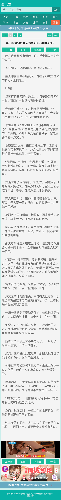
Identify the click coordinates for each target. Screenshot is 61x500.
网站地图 (30, 496)
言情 (15, 22)
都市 (35, 16)
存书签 (37, 50)
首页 (5, 16)
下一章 (52, 50)
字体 (5, 35)
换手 (49, 35)
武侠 (25, 16)
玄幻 (15, 16)
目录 (23, 50)
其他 (25, 22)
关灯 (56, 35)
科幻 (5, 22)
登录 (55, 22)
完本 (45, 22)
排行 (35, 22)
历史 (45, 16)
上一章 (8, 50)
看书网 (6, 4)
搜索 (55, 9)
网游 (55, 16)
